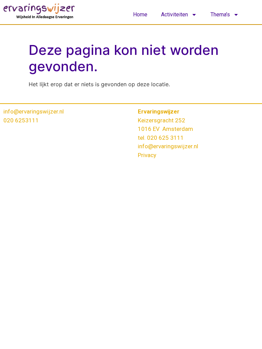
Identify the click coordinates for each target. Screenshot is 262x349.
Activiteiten (174, 14)
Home (140, 14)
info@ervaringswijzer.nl (33, 111)
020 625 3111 (165, 137)
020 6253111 (21, 120)
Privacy (147, 155)
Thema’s (220, 14)
